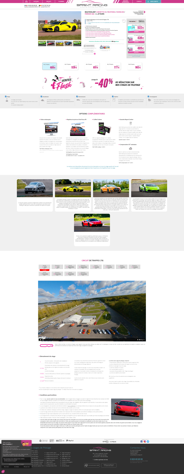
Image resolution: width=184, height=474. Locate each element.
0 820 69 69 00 (136, 459)
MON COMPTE (154, 1)
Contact (139, 1)
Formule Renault (65, 466)
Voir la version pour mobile (93, 465)
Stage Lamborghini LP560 (36, 464)
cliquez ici (102, 409)
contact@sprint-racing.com (136, 455)
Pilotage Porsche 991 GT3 (52, 458)
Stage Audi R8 (49, 462)
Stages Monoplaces (66, 452)
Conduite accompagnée (67, 462)
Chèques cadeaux (66, 460)
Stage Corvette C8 (66, 454)
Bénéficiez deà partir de (138, 13)
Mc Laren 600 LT (34, 452)
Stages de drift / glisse (51, 452)
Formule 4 (64, 464)
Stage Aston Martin (50, 460)
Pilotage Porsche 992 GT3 (52, 456)
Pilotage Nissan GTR (50, 464)
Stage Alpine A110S (66, 456)
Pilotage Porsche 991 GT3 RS (52, 454)
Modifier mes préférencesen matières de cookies (109, 465)
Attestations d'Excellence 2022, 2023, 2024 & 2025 (100, 41)
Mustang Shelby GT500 (51, 466)
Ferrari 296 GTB (34, 454)
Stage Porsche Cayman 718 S (37, 466)
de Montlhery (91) (108, 22)
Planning (61, 1)
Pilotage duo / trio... (66, 458)
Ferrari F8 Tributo (34, 456)
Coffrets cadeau (34, 451)
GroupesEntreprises (125, 1)
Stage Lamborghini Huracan (37, 462)
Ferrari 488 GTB (34, 458)
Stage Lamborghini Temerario (37, 460)
